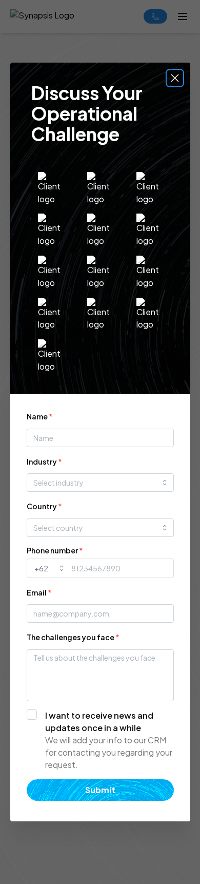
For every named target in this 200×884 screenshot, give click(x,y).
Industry (44, 461)
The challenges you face (73, 637)
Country (44, 506)
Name (40, 416)
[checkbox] (100, 740)
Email (39, 592)
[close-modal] (175, 78)
